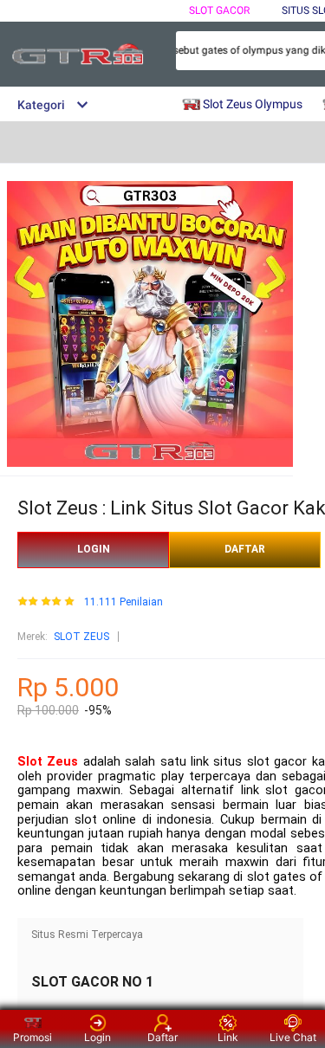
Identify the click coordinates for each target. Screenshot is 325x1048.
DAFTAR (244, 549)
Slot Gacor (219, 10)
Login (97, 1037)
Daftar (162, 1037)
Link (228, 1037)
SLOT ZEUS (81, 637)
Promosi (32, 1037)
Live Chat (293, 1037)
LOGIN (93, 549)
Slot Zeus (47, 761)
